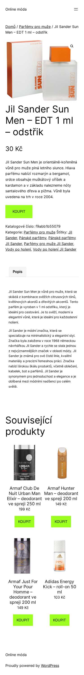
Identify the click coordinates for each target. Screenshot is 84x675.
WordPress (50, 665)
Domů (10, 26)
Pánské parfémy (32, 238)
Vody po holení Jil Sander (54, 249)
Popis (17, 271)
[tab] (17, 272)
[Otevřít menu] (76, 9)
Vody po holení (18, 249)
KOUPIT (19, 211)
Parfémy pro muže (35, 26)
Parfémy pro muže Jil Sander (48, 243)
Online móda (16, 9)
